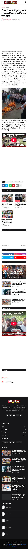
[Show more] (20, 185)
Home (3, 7)
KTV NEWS (5, 378)
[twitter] (10, 415)
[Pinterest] (13, 185)
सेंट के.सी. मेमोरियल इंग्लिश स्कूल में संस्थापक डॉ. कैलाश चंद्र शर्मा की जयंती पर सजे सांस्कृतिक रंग (7, 222)
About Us (12, 542)
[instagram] (17, 415)
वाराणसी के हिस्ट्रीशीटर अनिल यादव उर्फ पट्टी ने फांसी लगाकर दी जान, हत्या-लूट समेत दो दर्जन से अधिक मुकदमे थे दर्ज (19, 487)
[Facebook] (3, 185)
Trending (8, 7)
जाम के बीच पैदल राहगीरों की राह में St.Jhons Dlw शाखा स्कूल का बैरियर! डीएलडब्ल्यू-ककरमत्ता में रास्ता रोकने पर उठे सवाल (19, 292)
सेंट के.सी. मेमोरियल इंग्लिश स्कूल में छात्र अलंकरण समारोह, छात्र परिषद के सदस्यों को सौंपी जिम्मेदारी (19, 283)
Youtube (12, 181)
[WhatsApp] (10, 185)
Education (14, 429)
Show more (8, 507)
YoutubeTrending (19, 181)
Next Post (23, 245)
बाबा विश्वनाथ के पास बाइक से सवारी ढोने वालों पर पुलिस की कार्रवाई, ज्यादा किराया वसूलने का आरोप (19, 452)
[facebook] (7, 415)
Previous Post (5, 245)
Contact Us (19, 542)
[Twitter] (6, 185)
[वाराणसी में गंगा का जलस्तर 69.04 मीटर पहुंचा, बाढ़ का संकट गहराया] (6, 302)
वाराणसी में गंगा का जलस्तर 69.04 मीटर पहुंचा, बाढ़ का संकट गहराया (18, 300)
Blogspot (9, 544)
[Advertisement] (14, 37)
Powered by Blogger (8, 382)
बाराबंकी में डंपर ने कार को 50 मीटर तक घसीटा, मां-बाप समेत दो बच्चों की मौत (20, 204)
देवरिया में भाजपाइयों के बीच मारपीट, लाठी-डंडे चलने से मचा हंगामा (7, 204)
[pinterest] (21, 415)
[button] (2, 2)
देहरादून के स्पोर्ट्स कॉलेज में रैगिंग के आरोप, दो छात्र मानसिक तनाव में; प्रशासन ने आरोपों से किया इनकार (18, 496)
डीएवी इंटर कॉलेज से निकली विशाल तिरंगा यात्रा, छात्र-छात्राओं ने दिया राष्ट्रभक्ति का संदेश (18, 478)
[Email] (17, 185)
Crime (14, 426)
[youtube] (14, 415)
